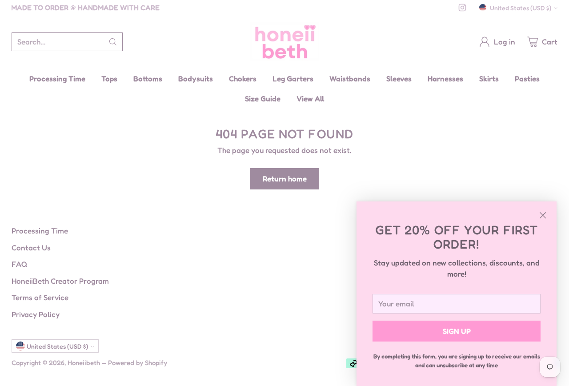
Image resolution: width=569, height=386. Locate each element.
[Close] (542, 215)
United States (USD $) (520, 8)
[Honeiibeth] (284, 41)
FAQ (20, 264)
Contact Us (31, 247)
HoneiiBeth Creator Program (60, 280)
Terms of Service (40, 297)
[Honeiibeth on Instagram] (462, 9)
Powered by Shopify (137, 362)
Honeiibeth (84, 362)
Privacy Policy (36, 314)
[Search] (113, 41)
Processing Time (40, 230)
